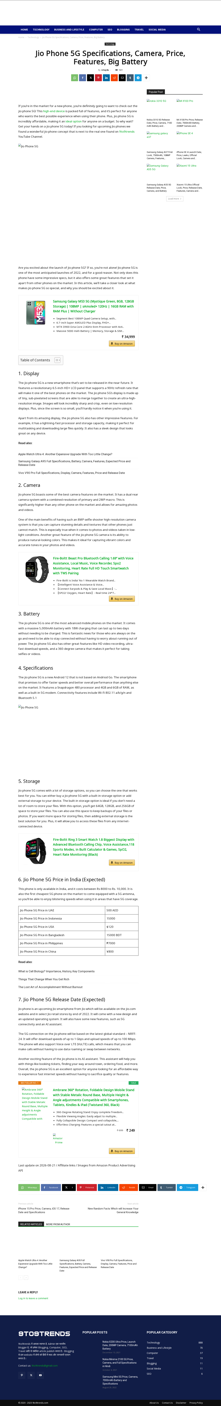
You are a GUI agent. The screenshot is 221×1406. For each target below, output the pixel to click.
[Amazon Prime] (94, 1138)
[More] (146, 77)
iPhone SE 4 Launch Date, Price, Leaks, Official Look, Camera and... (189, 155)
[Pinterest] (98, 77)
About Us (154, 1402)
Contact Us (167, 1402)
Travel (139, 29)
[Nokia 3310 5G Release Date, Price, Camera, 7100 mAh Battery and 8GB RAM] (160, 108)
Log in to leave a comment (33, 1298)
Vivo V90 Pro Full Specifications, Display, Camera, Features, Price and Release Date (71, 473)
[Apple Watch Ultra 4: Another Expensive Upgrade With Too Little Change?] (37, 1244)
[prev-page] (20, 1277)
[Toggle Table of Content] (56, 360)
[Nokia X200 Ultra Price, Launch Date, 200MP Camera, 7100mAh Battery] (91, 1346)
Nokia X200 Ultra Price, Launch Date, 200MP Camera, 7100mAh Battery (120, 1345)
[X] (90, 77)
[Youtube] (40, 1375)
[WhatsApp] (74, 77)
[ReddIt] (114, 77)
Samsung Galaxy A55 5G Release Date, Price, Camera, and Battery (159, 187)
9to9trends (126, 131)
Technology (41, 29)
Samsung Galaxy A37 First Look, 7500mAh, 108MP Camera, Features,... (160, 155)
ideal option (74, 121)
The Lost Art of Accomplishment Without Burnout (50, 987)
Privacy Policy (196, 1402)
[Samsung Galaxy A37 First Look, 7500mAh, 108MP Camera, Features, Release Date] (160, 140)
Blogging (123, 29)
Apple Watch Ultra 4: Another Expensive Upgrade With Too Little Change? (65, 454)
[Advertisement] (140, 13)
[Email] (122, 77)
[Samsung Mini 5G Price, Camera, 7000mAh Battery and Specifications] (91, 1381)
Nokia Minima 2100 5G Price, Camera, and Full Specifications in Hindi (120, 1363)
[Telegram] (138, 77)
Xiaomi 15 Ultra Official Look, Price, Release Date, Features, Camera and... (189, 187)
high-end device (54, 111)
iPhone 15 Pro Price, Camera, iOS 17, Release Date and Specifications (43, 1210)
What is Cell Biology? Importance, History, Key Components (56, 971)
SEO (110, 29)
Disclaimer (181, 1402)
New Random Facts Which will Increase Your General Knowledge (113, 1210)
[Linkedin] (106, 77)
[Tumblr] (130, 77)
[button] (198, 30)
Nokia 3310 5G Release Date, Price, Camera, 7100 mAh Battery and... (159, 122)
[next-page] (26, 1277)
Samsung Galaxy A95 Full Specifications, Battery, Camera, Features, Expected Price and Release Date (74, 463)
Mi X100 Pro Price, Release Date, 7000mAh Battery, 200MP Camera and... (190, 122)
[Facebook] (82, 77)
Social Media (157, 29)
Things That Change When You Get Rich (43, 979)
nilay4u (105, 70)
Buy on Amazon (124, 343)
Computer (96, 29)
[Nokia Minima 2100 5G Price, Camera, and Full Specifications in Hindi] (91, 1364)
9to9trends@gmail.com (45, 1365)
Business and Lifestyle (69, 29)
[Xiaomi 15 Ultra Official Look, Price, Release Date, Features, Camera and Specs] (190, 173)
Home (24, 29)
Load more (173, 198)
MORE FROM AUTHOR (58, 1224)
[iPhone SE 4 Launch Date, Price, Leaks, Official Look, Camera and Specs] (190, 140)
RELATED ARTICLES (31, 1224)
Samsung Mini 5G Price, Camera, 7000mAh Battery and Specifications (120, 1380)
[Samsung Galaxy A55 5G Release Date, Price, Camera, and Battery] (160, 173)
